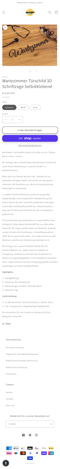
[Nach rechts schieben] (36, 71)
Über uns (10, 405)
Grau (35, 107)
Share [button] (8, 323)
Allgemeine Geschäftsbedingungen (22, 354)
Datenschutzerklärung (16, 367)
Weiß (23, 107)
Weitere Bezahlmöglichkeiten (30, 145)
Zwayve (32, 463)
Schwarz (9, 107)
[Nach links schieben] (23, 71)
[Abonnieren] (51, 424)
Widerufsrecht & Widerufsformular (22, 360)
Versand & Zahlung (15, 347)
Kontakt (9, 399)
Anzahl (5, 114)
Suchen (9, 392)
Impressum (11, 374)
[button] (3, 12)
